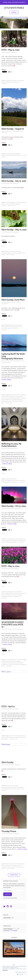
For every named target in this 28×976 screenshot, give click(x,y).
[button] (10, 952)
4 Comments (9, 402)
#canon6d (7, 80)
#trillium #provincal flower (12, 82)
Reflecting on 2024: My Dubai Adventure (11, 445)
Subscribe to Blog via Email (10, 881)
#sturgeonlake (13, 542)
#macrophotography (17, 253)
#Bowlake (11, 396)
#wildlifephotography (15, 204)
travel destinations (5, 362)
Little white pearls (14, 8)
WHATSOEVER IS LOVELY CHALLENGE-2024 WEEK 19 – (12, 624)
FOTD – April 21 (8, 706)
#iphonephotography (21, 737)
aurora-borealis (15, 664)
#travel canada (12, 155)
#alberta (14, 394)
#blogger (10, 591)
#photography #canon (6, 596)
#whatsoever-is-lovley (6, 664)
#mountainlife (4, 155)
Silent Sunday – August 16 (12, 129)
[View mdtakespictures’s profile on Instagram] (8, 906)
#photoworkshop (11, 401)
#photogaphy (4, 738)
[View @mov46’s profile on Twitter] (4, 906)
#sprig (14, 596)
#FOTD (22, 80)
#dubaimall (7, 482)
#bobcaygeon (4, 326)
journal (14, 629)
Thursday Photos (8, 831)
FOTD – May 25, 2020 (10, 50)
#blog (6, 591)
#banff (7, 396)
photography (13, 52)
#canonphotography (15, 153)
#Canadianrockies (18, 396)
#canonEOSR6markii (17, 326)
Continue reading (6, 379)
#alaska (24, 202)
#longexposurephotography (18, 540)
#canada (10, 326)
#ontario (3, 82)
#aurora (3, 396)
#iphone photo (18, 865)
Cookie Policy (5, 970)
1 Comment (20, 542)
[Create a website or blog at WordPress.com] (14, 965)
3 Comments (9, 666)
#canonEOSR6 (22, 539)
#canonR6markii (15, 480)
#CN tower (3, 865)
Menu (15, 12)
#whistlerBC (19, 155)
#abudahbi (7, 479)
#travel (12, 482)
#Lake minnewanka (21, 398)
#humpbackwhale (5, 204)
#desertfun (22, 480)
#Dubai (3, 482)
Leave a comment (12, 205)
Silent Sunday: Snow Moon (13, 300)
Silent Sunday (7, 762)
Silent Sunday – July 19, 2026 (13, 181)
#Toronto (17, 867)
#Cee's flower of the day (15, 80)
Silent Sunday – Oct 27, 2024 (13, 506)
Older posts (14, 874)
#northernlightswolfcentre (16, 399)
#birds (6, 785)
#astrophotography (17, 325)
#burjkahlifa (13, 479)
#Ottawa (11, 595)
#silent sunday (16, 788)
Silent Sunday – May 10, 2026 (13, 229)
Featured (3, 52)
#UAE (16, 482)
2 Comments (21, 482)
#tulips (18, 596)
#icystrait (3, 205)
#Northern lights (5, 542)
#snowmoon (15, 328)
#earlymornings (10, 865)
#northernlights (5, 399)
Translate (14, 930)
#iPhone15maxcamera (10, 737)
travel (22, 360)
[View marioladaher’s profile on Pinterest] (11, 906)
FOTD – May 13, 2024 (10, 566)
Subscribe (7, 894)
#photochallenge (18, 595)
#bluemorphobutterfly (10, 251)
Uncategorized (4, 303)
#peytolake (4, 401)
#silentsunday (18, 202)
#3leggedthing (8, 325)
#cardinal (14, 787)
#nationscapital (5, 595)
